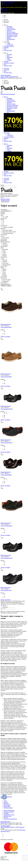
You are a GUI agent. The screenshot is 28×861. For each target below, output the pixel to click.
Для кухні (6, 68)
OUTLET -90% (8, 50)
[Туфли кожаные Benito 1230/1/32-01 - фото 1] (12, 372)
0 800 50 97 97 (4, 10)
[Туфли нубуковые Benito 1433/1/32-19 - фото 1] (12, 521)
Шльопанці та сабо (12, 36)
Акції (5, 800)
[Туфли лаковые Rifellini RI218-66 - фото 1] (12, 470)
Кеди (8, 55)
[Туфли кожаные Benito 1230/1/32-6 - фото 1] (12, 323)
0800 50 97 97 (4, 78)
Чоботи (9, 37)
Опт (17, 76)
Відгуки (4, 8)
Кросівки (9, 30)
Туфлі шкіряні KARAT (7, 409)
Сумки (8, 43)
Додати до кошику (5, 336)
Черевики (9, 26)
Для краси (6, 69)
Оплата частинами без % (10, 819)
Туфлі (8, 58)
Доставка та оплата (9, 46)
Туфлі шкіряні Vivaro (6, 590)
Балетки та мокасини (12, 33)
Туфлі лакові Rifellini (6, 474)
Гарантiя (6, 813)
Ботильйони (10, 28)
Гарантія (6, 47)
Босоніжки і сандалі (12, 35)
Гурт (5, 4)
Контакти (6, 803)
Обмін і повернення (9, 2)
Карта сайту (7, 806)
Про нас (3, 76)
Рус (5, 17)
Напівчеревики (11, 39)
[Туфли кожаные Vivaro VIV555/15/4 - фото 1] (12, 586)
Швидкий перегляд (6, 324)
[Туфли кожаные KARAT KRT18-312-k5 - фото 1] (12, 404)
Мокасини (9, 57)
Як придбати (7, 805)
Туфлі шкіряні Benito (6, 327)
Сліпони (9, 60)
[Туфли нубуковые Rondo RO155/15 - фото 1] (12, 438)
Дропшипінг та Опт (9, 814)
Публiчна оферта (8, 807)
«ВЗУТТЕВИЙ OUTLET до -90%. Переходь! (12, 827)
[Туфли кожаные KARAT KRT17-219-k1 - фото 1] (12, 553)
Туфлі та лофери (11, 29)
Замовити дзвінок (5, 825)
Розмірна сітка (7, 816)
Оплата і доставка (8, 3)
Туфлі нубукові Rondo (6, 442)
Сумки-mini (10, 44)
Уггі (8, 40)
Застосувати (4, 218)
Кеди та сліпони (11, 32)
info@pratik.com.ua (5, 821)
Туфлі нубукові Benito (6, 525)
